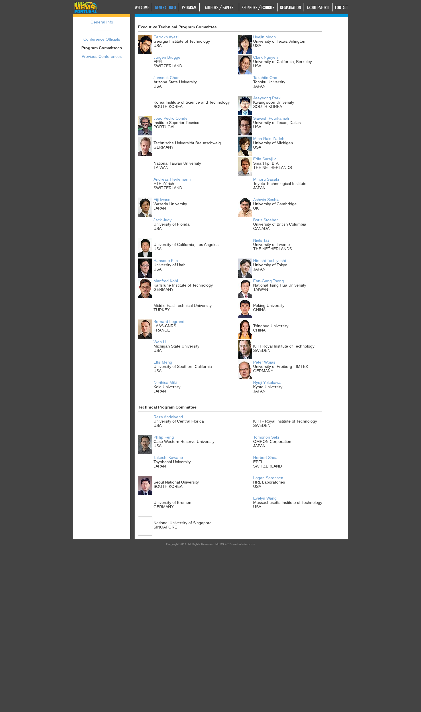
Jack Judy (163, 220)
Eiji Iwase (162, 200)
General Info (102, 22)
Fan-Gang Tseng (268, 281)
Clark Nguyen (265, 57)
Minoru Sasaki (266, 179)
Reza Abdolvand (168, 417)
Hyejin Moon (264, 37)
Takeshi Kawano (168, 457)
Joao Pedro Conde (171, 118)
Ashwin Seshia (266, 200)
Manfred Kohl (166, 281)
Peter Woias (264, 362)
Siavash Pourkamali (271, 118)
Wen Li (160, 342)
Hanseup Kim (166, 261)
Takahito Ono (265, 78)
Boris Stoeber (265, 220)
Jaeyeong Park (266, 98)
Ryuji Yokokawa (267, 382)
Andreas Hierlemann (172, 179)
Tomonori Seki (266, 437)
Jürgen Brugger (168, 57)
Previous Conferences (102, 56)
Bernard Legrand (169, 321)
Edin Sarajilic (264, 159)
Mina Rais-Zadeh (268, 139)
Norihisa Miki (165, 382)
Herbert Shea (265, 457)
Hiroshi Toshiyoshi (269, 261)
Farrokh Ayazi (166, 37)
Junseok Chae (167, 78)
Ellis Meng (163, 362)
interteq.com (247, 544)
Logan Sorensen (268, 478)
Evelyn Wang (265, 498)
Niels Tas (261, 240)
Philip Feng (164, 437)
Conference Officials (101, 39)
